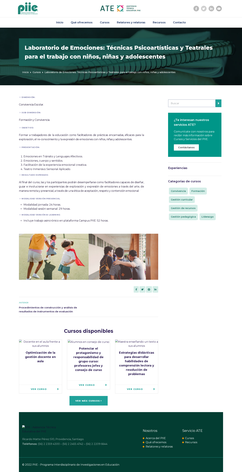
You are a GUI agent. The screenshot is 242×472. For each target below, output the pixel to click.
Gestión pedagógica (183, 216)
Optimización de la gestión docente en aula (40, 357)
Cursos (104, 22)
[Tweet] (142, 289)
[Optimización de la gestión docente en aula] (40, 343)
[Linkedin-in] (211, 8)
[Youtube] (219, 8)
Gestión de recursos (183, 208)
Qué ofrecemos (82, 22)
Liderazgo (208, 216)
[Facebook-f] (196, 8)
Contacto (179, 22)
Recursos (159, 22)
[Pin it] (149, 289)
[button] (88, 401)
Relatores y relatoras (131, 22)
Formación (198, 191)
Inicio (59, 22)
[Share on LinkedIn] (155, 289)
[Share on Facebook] (136, 289)
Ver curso (39, 389)
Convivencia (178, 191)
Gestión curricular (182, 199)
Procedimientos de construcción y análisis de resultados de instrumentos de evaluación (48, 309)
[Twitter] (204, 8)
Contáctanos (186, 147)
